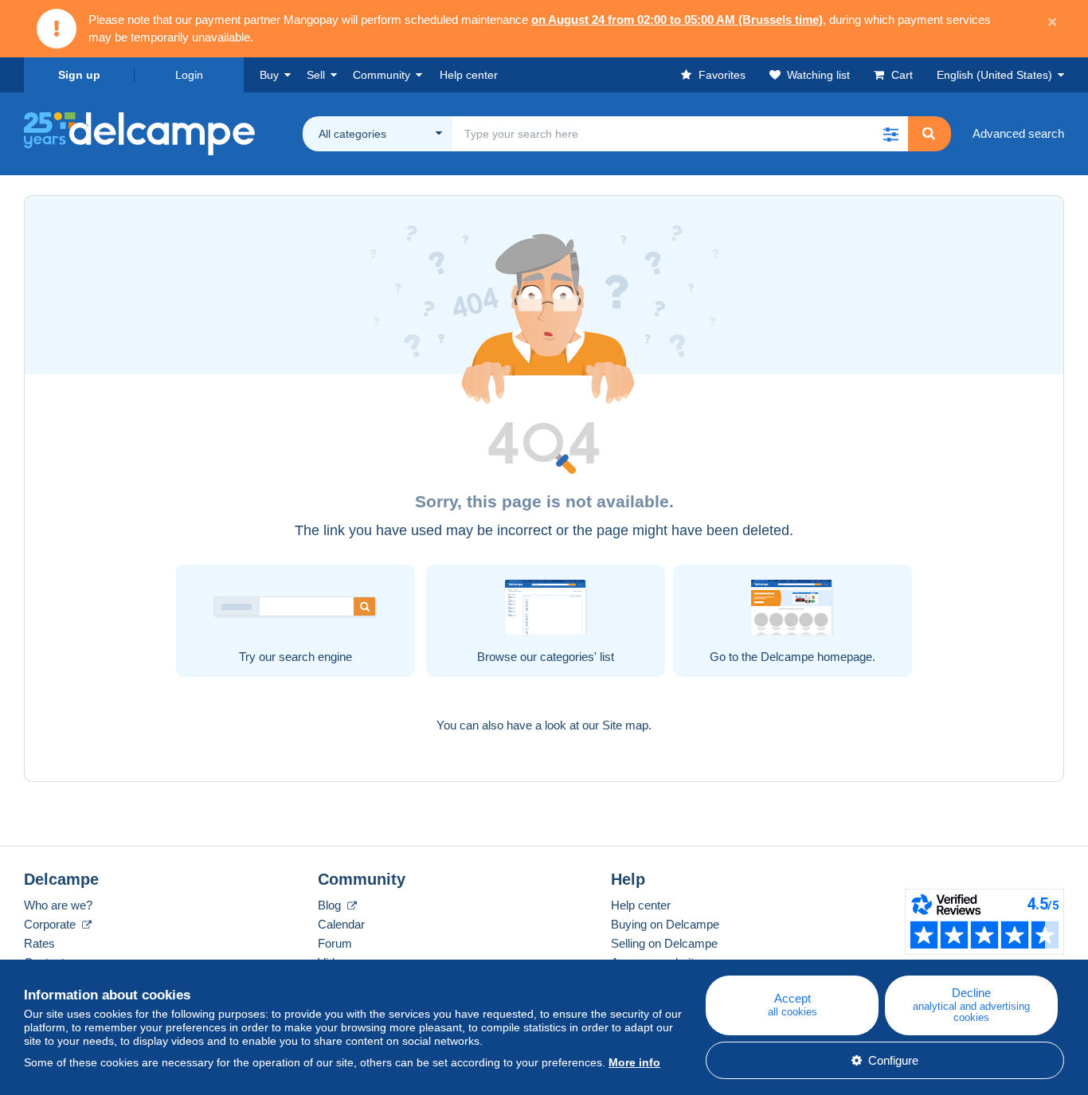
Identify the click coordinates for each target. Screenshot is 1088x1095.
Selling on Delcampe (664, 943)
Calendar (341, 924)
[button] (890, 133)
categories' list (577, 656)
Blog (331, 905)
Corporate (51, 924)
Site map (625, 725)
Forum (335, 943)
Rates (39, 943)
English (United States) (994, 74)
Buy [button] (269, 74)
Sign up (79, 74)
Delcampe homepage (816, 656)
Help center (641, 905)
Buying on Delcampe (665, 924)
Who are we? (58, 905)
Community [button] (381, 74)
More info (634, 1062)
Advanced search (1018, 133)
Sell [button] (316, 74)
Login (189, 74)
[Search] (928, 133)
